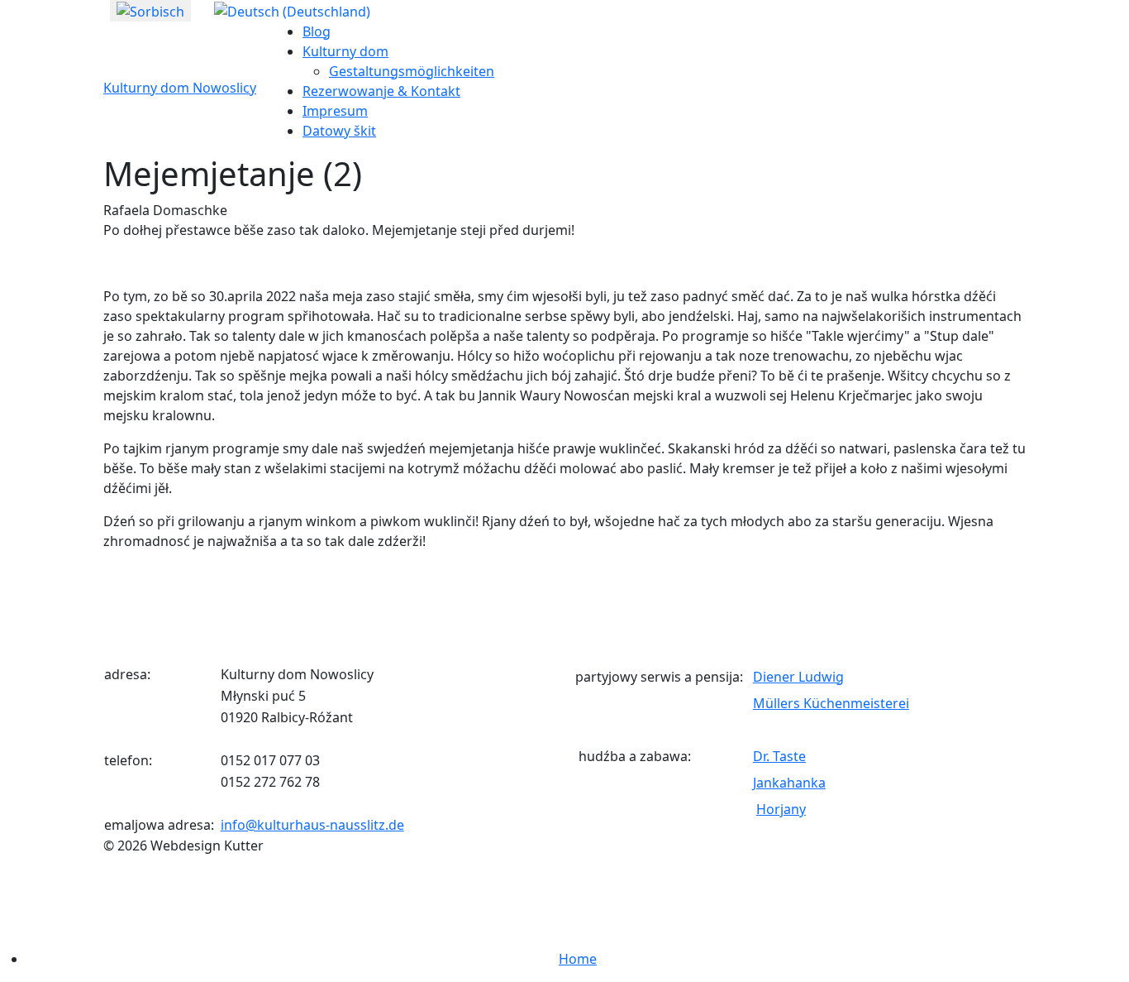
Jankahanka (789, 783)
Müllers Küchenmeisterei (831, 703)
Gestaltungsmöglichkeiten (411, 71)
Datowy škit (339, 131)
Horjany (781, 809)
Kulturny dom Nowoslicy (179, 88)
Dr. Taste (779, 756)
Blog (316, 31)
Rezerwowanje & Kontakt (381, 91)
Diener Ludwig (798, 677)
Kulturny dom (345, 51)
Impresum (335, 111)
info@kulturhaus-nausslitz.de (312, 825)
